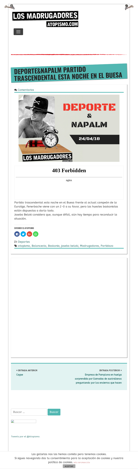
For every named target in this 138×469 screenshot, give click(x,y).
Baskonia (54, 245)
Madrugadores (89, 245)
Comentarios (26, 89)
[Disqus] (69, 307)
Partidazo (107, 245)
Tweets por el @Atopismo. (25, 436)
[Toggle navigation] (18, 31)
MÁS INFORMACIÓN (82, 462)
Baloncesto (39, 245)
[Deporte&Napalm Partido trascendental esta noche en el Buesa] (69, 128)
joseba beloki (69, 245)
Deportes (24, 241)
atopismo (24, 245)
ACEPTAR (69, 466)
